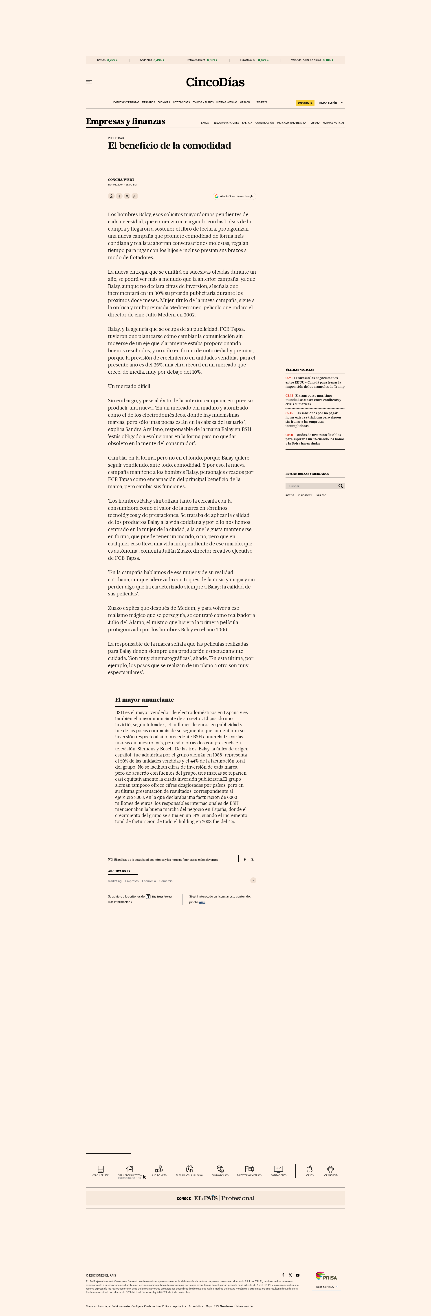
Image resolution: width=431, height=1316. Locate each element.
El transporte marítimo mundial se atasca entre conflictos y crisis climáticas (313, 400)
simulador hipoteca (130, 1175)
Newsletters (226, 1306)
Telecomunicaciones (225, 122)
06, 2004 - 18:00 (122, 184)
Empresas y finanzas (126, 102)
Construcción (264, 122)
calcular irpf (100, 1175)
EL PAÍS (260, 101)
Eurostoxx (305, 495)
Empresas (132, 881)
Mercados (148, 102)
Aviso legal (104, 1306)
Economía (164, 102)
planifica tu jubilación (189, 1175)
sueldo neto (159, 1175)
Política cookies (121, 1306)
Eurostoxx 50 (248, 60)
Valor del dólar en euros (306, 60)
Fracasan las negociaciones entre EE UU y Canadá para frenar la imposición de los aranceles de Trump (315, 382)
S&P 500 (146, 60)
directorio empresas (249, 1175)
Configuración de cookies (146, 1306)
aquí (202, 902)
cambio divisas (220, 1175)
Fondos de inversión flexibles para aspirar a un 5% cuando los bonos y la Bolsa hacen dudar (315, 439)
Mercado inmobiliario (291, 122)
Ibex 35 (101, 60)
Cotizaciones (181, 102)
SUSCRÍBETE (305, 102)
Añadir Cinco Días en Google (236, 196)
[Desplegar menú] (89, 81)
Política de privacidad (174, 1306)
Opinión (245, 102)
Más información (119, 902)
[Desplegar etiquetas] (253, 880)
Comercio (166, 881)
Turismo (314, 122)
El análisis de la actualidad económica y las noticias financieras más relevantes (166, 859)
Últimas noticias (226, 102)
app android (330, 1175)
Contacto (91, 1306)
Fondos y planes (203, 102)
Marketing (115, 881)
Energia (247, 122)
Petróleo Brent (196, 60)
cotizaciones (278, 1175)
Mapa (209, 1306)
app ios (310, 1175)
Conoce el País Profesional (215, 1198)
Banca (205, 122)
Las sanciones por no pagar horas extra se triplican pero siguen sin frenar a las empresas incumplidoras (313, 419)
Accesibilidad (197, 1306)
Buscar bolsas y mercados (307, 473)
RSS (216, 1306)
